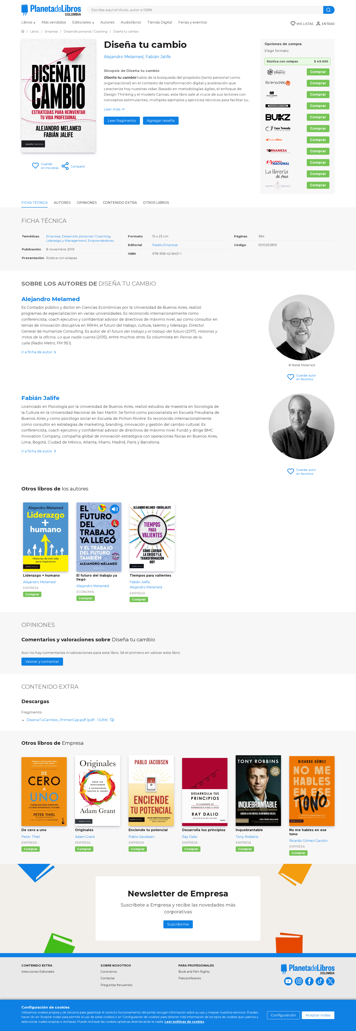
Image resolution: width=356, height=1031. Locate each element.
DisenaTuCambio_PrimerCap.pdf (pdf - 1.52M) (67, 720)
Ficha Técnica (34, 203)
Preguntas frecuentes (116, 985)
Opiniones (87, 203)
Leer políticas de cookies (184, 1022)
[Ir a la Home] (22, 31)
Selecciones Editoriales (37, 972)
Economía (85, 592)
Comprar (318, 72)
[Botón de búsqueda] (329, 10)
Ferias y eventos (192, 22)
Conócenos (109, 972)
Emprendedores (101, 241)
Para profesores (189, 978)
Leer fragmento (122, 120)
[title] (308, 969)
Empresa (53, 236)
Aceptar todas (318, 1015)
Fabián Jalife (40, 397)
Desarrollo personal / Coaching (86, 236)
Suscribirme (178, 924)
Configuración (283, 1015)
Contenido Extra (120, 203)
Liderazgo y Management (66, 241)
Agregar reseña (161, 120)
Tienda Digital (159, 22)
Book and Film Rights (194, 972)
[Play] (114, 509)
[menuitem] (28, 23)
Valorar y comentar (42, 661)
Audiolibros (131, 22)
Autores (107, 22)
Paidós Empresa (165, 245)
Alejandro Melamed (50, 299)
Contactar (108, 978)
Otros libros (156, 203)
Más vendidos (54, 22)
